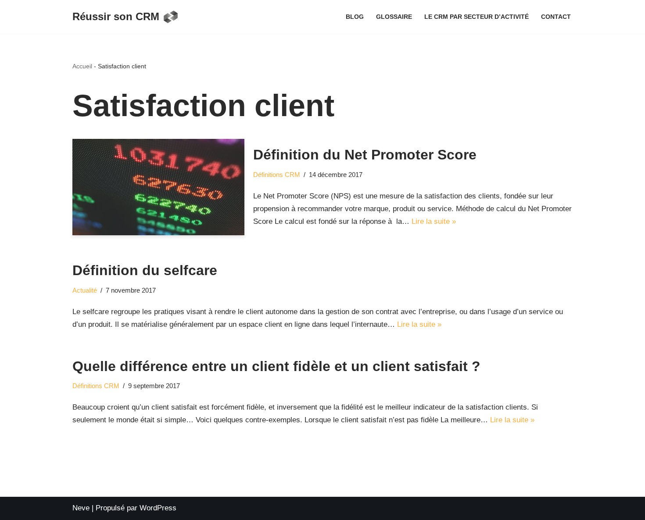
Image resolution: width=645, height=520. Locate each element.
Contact (556, 17)
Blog (355, 17)
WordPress (158, 508)
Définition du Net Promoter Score (365, 155)
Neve (81, 508)
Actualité (84, 290)
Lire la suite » (434, 221)
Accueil (82, 66)
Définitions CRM (276, 174)
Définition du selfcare (144, 270)
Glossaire (394, 17)
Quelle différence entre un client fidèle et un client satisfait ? (276, 366)
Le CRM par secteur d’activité (476, 17)
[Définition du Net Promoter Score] (158, 187)
